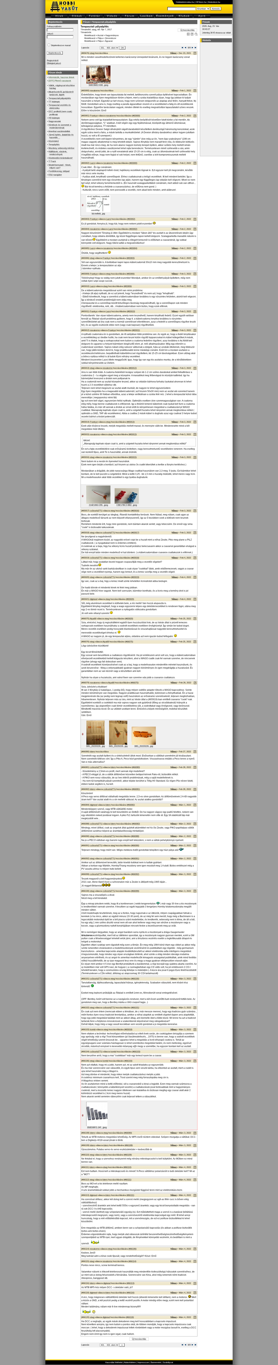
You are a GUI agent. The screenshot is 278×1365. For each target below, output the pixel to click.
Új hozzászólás (187, 30)
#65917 (135, 532)
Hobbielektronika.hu (185, 2)
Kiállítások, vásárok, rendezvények (58, 152)
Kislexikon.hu (214, 2)
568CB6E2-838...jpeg (98, 85)
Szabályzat (168, 1362)
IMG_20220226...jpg (95, 746)
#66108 (128, 1145)
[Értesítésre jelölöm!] (195, 35)
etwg (94, 29)
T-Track (52, 161)
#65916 (135, 511)
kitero (92, 751)
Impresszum (143, 1362)
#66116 (130, 1293)
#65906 (130, 274)
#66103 (136, 1051)
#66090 (135, 845)
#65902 (131, 219)
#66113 (130, 1283)
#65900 (136, 115)
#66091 (135, 858)
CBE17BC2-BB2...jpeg (126, 505)
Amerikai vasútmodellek (59, 131)
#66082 (130, 805)
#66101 (135, 1007)
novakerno (95, 90)
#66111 (127, 1180)
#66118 (130, 1317)
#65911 (136, 330)
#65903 (130, 258)
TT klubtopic (54, 102)
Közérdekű (54, 141)
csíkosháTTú (96, 511)
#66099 (135, 891)
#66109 (127, 1155)
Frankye (94, 115)
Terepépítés (54, 144)
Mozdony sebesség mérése (61, 148)
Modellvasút (89, 35)
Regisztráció (52, 60)
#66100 (135, 979)
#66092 (135, 874)
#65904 (133, 248)
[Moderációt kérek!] (192, 35)
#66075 (129, 641)
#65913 (130, 422)
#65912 (132, 368)
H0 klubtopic (54, 118)
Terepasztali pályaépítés (60, 98)
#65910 (130, 311)
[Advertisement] (215, 99)
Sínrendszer (110, 38)
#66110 (127, 1167)
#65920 (130, 599)
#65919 (135, 577)
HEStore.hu (201, 2)
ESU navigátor (55, 175)
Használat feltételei (113, 1362)
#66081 (135, 789)
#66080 (135, 767)
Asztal (100, 35)
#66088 (135, 836)
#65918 (135, 558)
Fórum (86, 22)
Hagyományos (112, 35)
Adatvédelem (130, 1362)
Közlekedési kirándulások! (61, 158)
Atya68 (93, 618)
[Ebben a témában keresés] (188, 35)
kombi (93, 1029)
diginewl (93, 599)
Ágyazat (109, 41)
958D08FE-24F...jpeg (97, 1127)
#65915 (132, 457)
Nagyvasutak (55, 121)
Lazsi (92, 163)
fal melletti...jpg (98, 213)
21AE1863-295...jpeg (98, 505)
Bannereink (156, 1362)
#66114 (132, 1261)
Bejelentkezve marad (61, 45)
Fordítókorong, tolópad (59, 171)
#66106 (132, 1249)
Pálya (100, 38)
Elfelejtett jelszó (54, 63)
